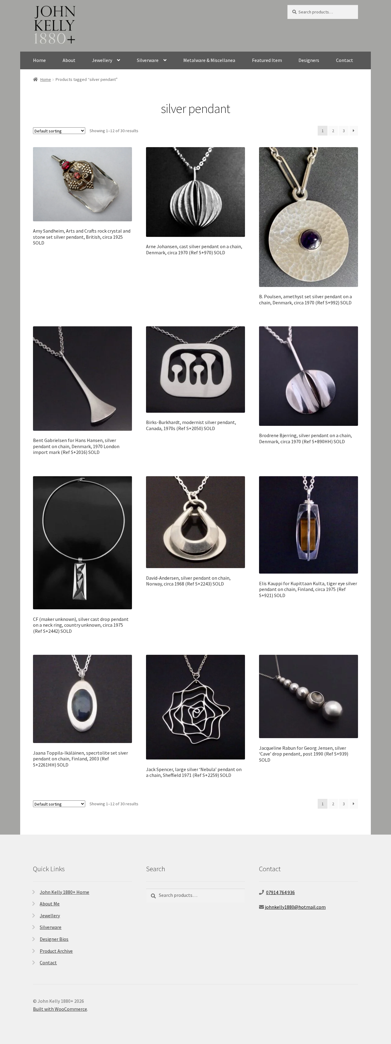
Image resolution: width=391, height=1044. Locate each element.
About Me (50, 904)
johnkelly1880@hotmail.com (295, 907)
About (69, 60)
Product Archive (56, 951)
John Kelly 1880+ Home (64, 892)
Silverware (148, 60)
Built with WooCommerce (60, 1009)
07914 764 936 (280, 892)
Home (39, 60)
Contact (344, 60)
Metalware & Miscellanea (209, 60)
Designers (308, 60)
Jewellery (102, 60)
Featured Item (267, 60)
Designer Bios (54, 939)
